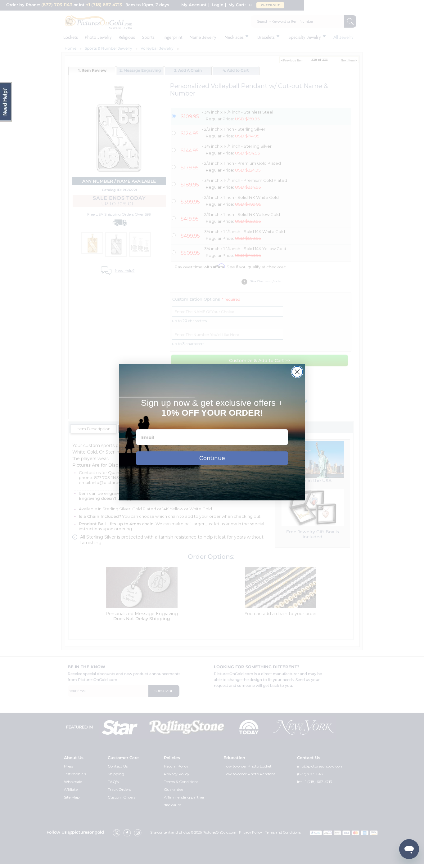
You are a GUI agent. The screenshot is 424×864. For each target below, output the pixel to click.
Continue (212, 458)
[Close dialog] (297, 371)
